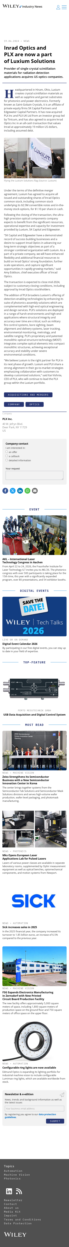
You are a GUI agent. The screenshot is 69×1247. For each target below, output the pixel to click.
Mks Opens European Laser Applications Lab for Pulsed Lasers (24, 856)
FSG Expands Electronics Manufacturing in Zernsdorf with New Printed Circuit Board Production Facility (27, 996)
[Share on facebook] (5, 491)
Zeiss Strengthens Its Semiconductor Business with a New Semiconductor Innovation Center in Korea (25, 780)
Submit (55, 1121)
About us (11, 1207)
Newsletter (13, 1200)
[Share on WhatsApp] (27, 491)
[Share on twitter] (13, 491)
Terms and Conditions (22, 1219)
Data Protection (18, 1223)
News (27, 41)
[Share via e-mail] (35, 491)
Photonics (20, 851)
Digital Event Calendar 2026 (19, 644)
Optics (35, 404)
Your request (13, 468)
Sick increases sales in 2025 (19, 927)
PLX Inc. (7, 419)
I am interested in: (15, 447)
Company (14, 404)
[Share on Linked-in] (20, 491)
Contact (10, 1204)
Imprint (10, 1215)
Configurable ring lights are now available (29, 1067)
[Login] (58, 7)
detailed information (20, 460)
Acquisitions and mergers (28, 394)
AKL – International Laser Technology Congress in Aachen (22, 560)
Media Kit (12, 1211)
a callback (14, 456)
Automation (20, 923)
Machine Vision (23, 772)
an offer (13, 452)
